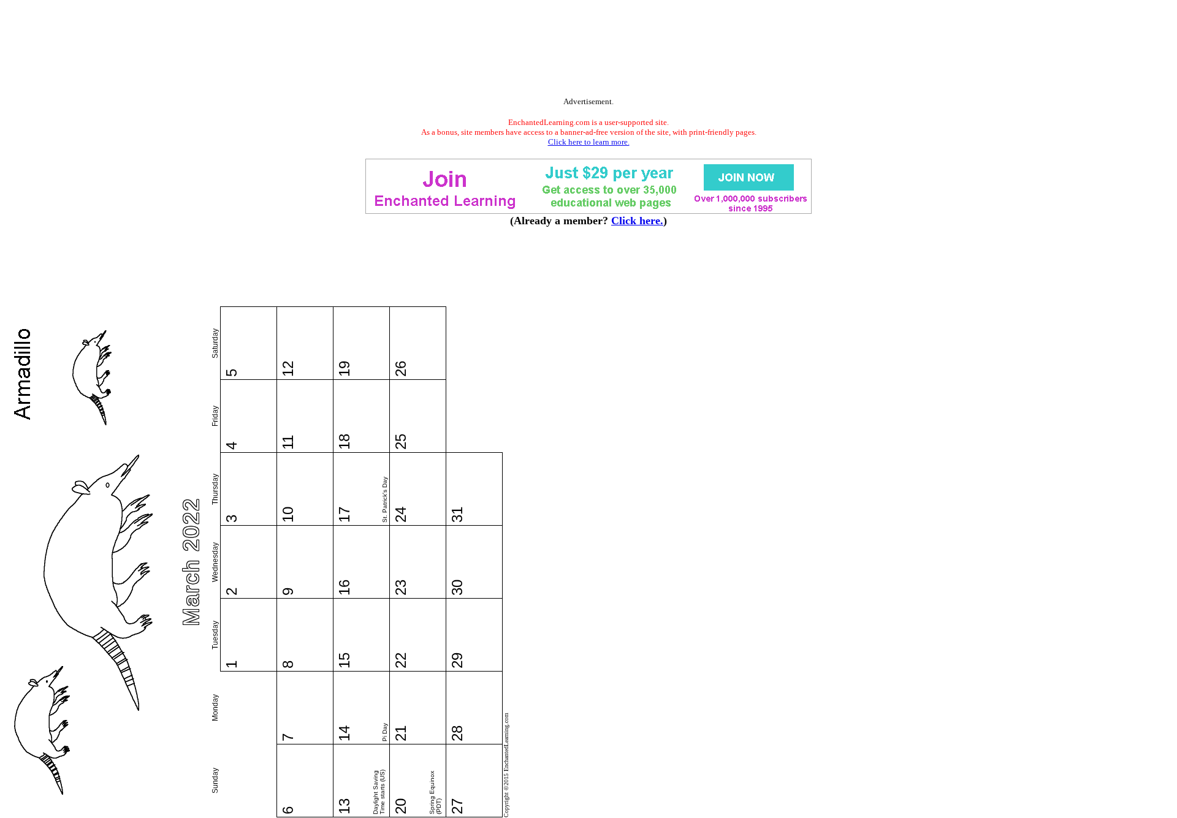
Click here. (637, 220)
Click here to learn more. (589, 141)
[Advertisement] (588, 51)
